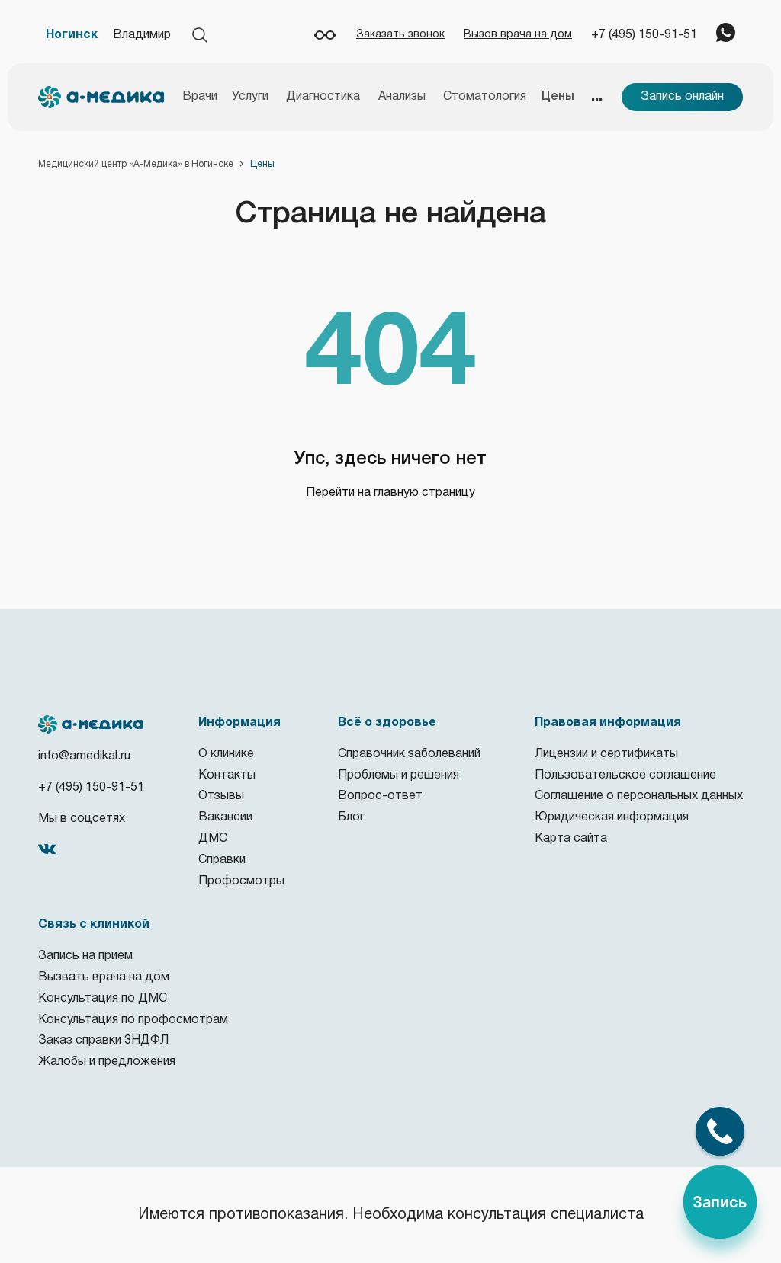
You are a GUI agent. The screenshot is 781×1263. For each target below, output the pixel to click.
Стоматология (484, 96)
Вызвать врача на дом (103, 977)
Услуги (250, 96)
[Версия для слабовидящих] (325, 35)
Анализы (402, 96)
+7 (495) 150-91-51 (644, 35)
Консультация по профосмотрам (133, 1020)
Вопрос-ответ (380, 796)
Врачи (199, 96)
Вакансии (225, 817)
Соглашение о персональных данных (639, 796)
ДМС (212, 838)
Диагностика (323, 96)
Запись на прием (85, 956)
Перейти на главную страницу (390, 493)
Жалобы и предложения (106, 1062)
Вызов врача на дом (518, 35)
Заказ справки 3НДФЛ (103, 1040)
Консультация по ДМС (102, 998)
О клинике (226, 754)
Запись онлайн (682, 96)
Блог (351, 817)
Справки (222, 860)
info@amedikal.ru (84, 756)
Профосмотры (241, 881)
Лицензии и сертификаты (606, 754)
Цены (558, 96)
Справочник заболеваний (409, 754)
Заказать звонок (400, 35)
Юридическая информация (612, 817)
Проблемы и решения (398, 775)
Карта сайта (571, 838)
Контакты (227, 775)
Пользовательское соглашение (625, 775)
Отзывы (221, 796)
